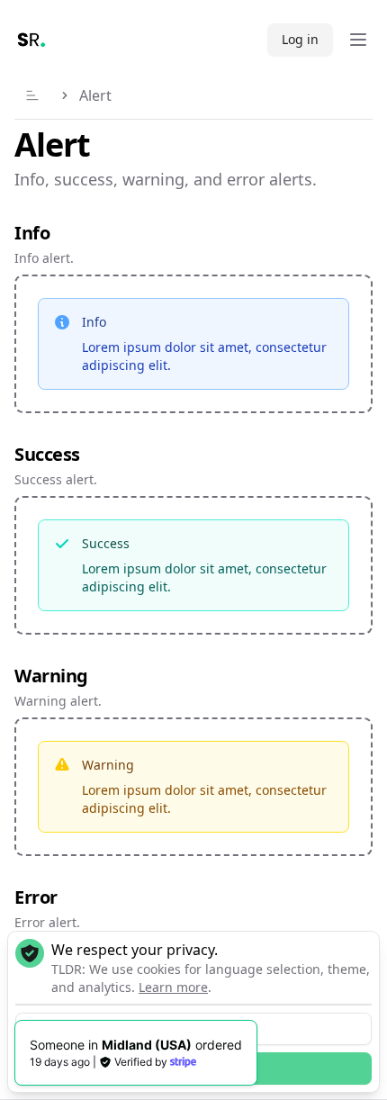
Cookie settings (193, 1028)
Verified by (140, 1061)
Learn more (173, 987)
